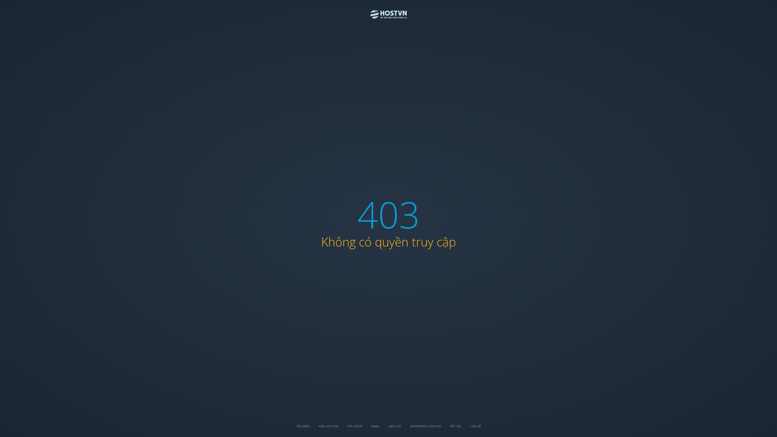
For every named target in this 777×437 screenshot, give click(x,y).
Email (375, 426)
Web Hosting (329, 426)
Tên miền (303, 426)
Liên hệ (475, 426)
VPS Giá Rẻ (354, 426)
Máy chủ (394, 426)
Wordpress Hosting (425, 426)
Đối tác (455, 426)
